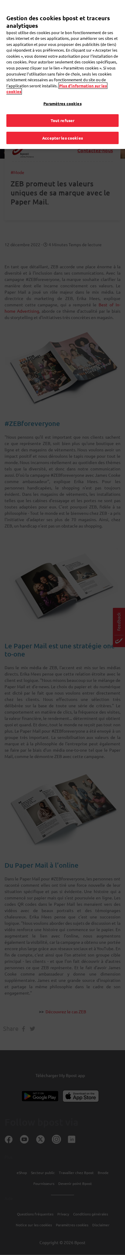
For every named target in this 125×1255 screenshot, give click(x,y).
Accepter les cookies (62, 137)
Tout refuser (63, 120)
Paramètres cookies (62, 103)
